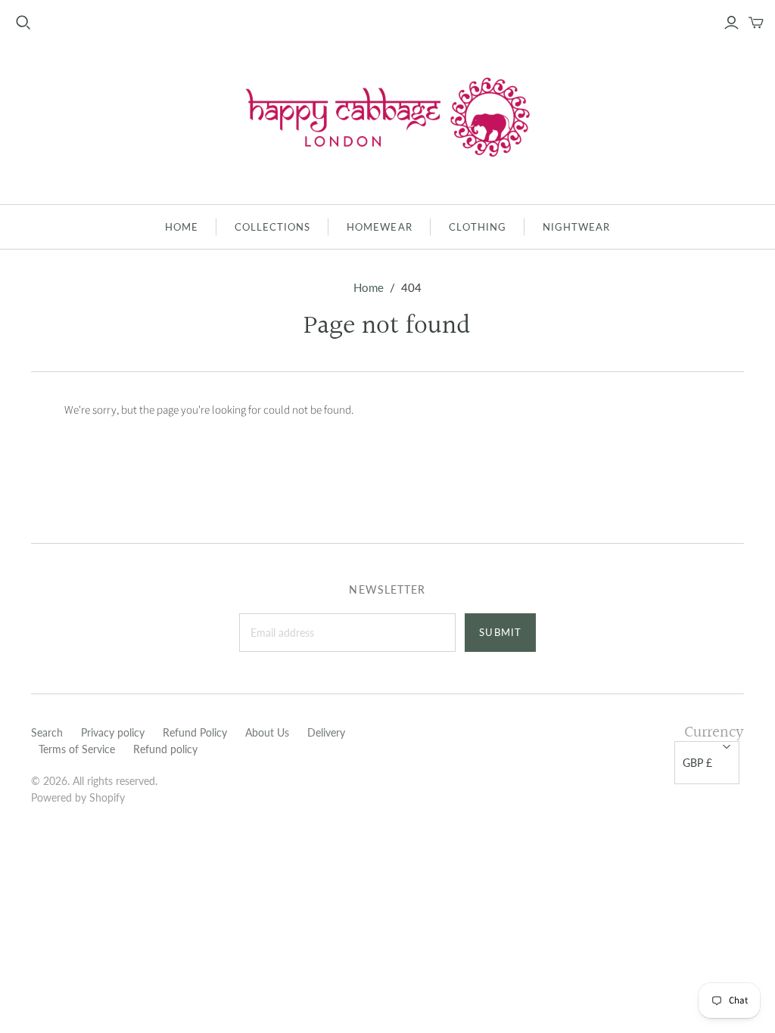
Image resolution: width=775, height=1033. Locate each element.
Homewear (379, 227)
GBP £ (697, 762)
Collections (272, 227)
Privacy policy (113, 732)
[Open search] (23, 22)
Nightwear (576, 227)
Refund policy (165, 749)
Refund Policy (195, 732)
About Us (267, 732)
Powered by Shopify (78, 797)
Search (47, 732)
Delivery (326, 732)
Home (181, 227)
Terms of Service (77, 749)
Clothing (477, 227)
